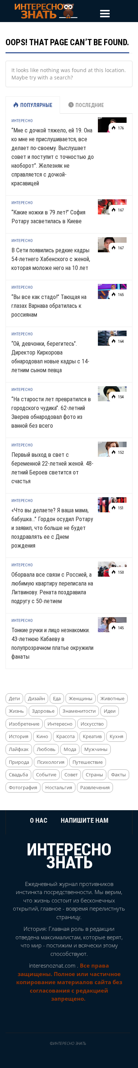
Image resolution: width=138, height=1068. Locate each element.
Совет (71, 774)
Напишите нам (85, 820)
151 (120, 508)
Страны (94, 774)
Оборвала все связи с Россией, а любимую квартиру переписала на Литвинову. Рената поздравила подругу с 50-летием (52, 588)
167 (120, 210)
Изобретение (24, 723)
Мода (70, 749)
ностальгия (58, 787)
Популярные (36, 105)
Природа (19, 762)
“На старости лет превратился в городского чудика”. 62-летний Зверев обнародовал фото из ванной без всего (51, 412)
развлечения (95, 787)
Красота (65, 736)
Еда (57, 698)
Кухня (116, 736)
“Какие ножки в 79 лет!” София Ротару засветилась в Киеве (48, 217)
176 (120, 128)
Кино (42, 736)
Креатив (92, 736)
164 (120, 341)
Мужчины (95, 749)
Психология (50, 762)
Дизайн (36, 698)
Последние (89, 105)
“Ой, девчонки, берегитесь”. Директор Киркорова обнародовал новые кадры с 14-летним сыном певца (50, 357)
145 (120, 628)
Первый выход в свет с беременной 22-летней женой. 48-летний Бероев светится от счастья (52, 468)
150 (120, 572)
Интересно (22, 120)
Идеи (110, 711)
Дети (14, 698)
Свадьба (18, 774)
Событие (46, 774)
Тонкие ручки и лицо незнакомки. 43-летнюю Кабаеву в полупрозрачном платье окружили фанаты (52, 643)
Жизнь (16, 711)
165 (120, 294)
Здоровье (43, 711)
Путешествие (87, 762)
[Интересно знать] (46, 10)
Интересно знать (69, 856)
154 (120, 397)
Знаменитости (79, 711)
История (18, 736)
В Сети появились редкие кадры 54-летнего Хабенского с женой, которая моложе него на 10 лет (50, 259)
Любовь (46, 749)
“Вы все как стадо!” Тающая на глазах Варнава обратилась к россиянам (48, 305)
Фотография (23, 787)
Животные (112, 698)
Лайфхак (19, 749)
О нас (38, 820)
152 (120, 452)
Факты (118, 774)
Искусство (92, 723)
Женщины (80, 698)
